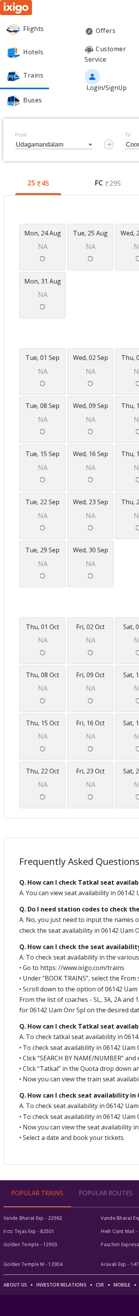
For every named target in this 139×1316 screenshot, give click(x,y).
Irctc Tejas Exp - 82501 (28, 1231)
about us (15, 1284)
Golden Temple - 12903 (30, 1244)
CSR (100, 1284)
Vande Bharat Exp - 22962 (32, 1218)
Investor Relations (61, 1284)
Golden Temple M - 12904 (33, 1264)
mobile (122, 1284)
